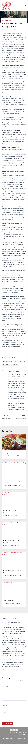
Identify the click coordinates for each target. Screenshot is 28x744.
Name (5, 705)
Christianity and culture (8, 361)
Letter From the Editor (6, 418)
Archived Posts (21, 732)
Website (5, 719)
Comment (6, 686)
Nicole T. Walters (8, 545)
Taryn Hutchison (8, 575)
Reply (4, 669)
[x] (11, 730)
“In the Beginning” (8, 601)
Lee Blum (7, 515)
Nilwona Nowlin (8, 485)
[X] (14, 730)
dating (16, 361)
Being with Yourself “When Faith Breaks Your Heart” (21, 419)
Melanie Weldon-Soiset (9, 603)
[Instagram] (16, 730)
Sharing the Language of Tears (12, 453)
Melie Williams (6, 29)
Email (5, 712)
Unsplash (20, 358)
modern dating (14, 364)
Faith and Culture (6, 20)
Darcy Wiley (7, 455)
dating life (22, 361)
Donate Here (22, 734)
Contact (12, 732)
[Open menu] (25, 5)
